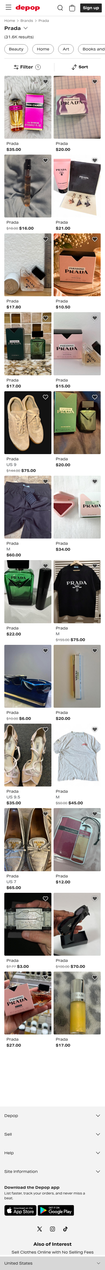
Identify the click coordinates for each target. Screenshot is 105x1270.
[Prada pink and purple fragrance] (27, 107)
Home (43, 49)
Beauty (16, 49)
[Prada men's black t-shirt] (77, 591)
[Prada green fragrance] (27, 343)
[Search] (60, 8)
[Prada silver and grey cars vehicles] (27, 924)
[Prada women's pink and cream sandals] (27, 755)
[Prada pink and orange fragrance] (27, 1003)
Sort (83, 66)
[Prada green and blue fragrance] (77, 422)
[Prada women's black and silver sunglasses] (77, 924)
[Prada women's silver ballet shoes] (27, 839)
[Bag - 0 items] (72, 8)
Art (66, 49)
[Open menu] (8, 7)
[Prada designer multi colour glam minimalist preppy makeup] (77, 507)
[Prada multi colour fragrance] (77, 107)
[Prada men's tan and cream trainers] (27, 422)
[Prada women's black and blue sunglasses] (27, 676)
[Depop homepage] (28, 8)
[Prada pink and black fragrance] (27, 264)
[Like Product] (45, 82)
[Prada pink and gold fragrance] (77, 264)
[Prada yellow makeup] (77, 1003)
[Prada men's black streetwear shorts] (27, 507)
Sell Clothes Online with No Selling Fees (53, 1252)
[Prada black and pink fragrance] (27, 186)
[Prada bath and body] (77, 186)
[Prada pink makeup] (77, 676)
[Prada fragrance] (77, 343)
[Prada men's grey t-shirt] (77, 755)
